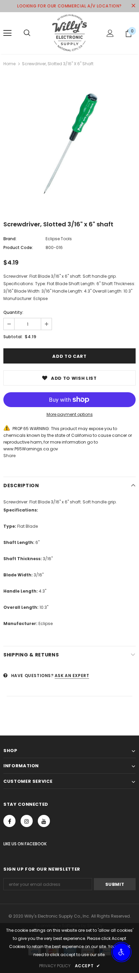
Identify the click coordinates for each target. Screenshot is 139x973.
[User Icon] (110, 33)
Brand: (10, 239)
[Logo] (69, 33)
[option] (69, 143)
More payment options (70, 414)
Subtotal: (13, 337)
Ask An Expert (72, 675)
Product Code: (18, 247)
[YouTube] (44, 821)
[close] (133, 6)
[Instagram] (27, 821)
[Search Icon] (27, 33)
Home (9, 64)
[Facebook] (9, 821)
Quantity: (13, 312)
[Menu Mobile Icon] (7, 33)
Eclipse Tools (59, 239)
